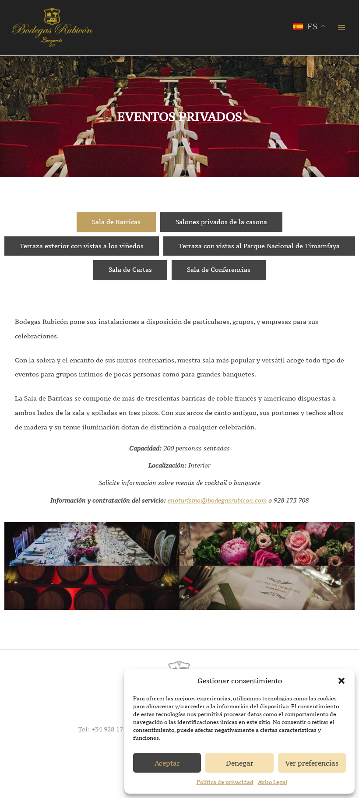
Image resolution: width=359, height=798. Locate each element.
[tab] (116, 222)
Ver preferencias (311, 763)
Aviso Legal (272, 782)
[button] (341, 680)
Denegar (239, 763)
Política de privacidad (225, 782)
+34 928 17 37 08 (116, 729)
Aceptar (167, 763)
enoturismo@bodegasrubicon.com (217, 500)
